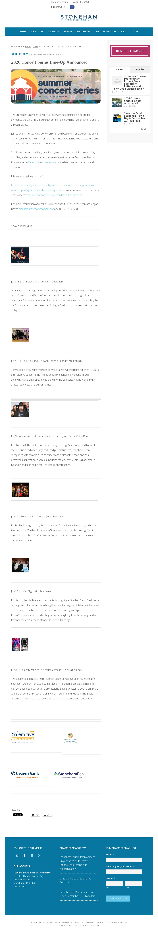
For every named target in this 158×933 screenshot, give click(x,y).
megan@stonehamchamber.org (36, 209)
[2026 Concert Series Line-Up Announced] (117, 107)
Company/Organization (120, 866)
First (108, 887)
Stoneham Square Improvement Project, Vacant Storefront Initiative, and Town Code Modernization (129, 82)
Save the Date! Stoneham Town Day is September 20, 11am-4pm (134, 117)
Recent (120, 69)
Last (127, 887)
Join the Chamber (130, 51)
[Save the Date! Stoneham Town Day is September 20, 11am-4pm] (117, 121)
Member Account (60, 1)
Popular (140, 69)
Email (110, 854)
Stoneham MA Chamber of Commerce (79, 18)
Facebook (33, 162)
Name (110, 878)
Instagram (50, 162)
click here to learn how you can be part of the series (55, 195)
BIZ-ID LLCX (95, 925)
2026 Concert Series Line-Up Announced (132, 101)
